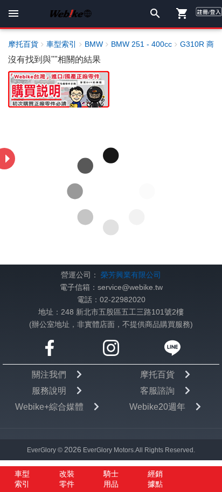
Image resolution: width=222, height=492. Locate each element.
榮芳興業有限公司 (131, 275)
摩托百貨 (157, 374)
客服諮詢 (157, 390)
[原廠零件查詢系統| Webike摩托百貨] (58, 89)
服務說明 (49, 390)
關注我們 (49, 374)
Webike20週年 (157, 406)
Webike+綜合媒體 (49, 406)
